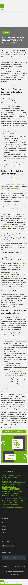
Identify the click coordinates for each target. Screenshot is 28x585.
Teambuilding (14, 504)
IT (16, 491)
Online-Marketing (7, 498)
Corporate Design (6, 427)
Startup (16, 502)
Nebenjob (17, 495)
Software (11, 502)
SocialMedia (5, 502)
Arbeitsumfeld (10, 475)
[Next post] (25, 456)
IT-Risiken (19, 491)
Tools (20, 504)
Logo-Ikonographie (6, 274)
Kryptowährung (6, 493)
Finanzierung (12, 484)
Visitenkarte (4, 224)
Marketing (6, 495)
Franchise (18, 484)
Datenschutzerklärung (18, 571)
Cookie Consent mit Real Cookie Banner (11, 584)
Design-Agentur (19, 371)
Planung (4, 523)
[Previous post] (3, 443)
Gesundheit (4, 491)
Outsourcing (15, 498)
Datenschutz (14, 479)
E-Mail (24, 482)
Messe (13, 495)
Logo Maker (22, 263)
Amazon (4, 475)
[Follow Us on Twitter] (6, 546)
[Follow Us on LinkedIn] (13, 546)
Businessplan (14, 477)
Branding (9, 477)
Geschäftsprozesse (11, 489)
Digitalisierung (7, 482)
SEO (21, 500)
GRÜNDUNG (6, 32)
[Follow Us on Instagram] (10, 546)
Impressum (9, 571)
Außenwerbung (18, 475)
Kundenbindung (15, 493)
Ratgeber (16, 500)
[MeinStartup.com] (7, 3)
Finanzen (5, 484)
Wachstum (4, 529)
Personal (22, 498)
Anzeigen (13, 85)
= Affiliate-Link (14, 574)
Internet (13, 491)
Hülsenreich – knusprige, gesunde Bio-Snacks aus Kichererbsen (16, 444)
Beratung (4, 477)
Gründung (4, 526)
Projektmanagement (7, 500)
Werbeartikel (12, 509)
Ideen (9, 491)
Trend (4, 507)
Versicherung (19, 507)
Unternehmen (10, 507)
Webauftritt (15, 188)
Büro (20, 477)
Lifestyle (4, 532)
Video (3, 509)
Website (7, 509)
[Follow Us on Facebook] (3, 546)
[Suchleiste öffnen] (2, 9)
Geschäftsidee (9, 486)
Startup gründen (6, 504)
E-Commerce (17, 482)
